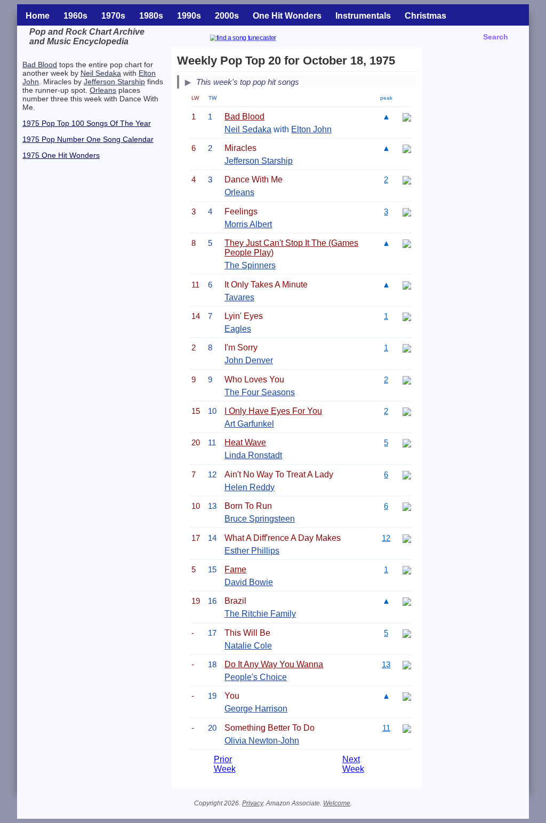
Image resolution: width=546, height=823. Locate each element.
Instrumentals (363, 15)
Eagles (237, 328)
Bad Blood (39, 64)
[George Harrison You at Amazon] (407, 695)
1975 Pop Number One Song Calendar (88, 139)
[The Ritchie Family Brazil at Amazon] (407, 600)
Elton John (311, 129)
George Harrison (255, 708)
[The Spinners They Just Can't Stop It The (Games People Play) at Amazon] (407, 242)
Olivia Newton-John (261, 740)
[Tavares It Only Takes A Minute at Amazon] (407, 284)
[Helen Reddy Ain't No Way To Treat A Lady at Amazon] (407, 474)
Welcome (336, 803)
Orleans (103, 90)
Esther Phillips (251, 550)
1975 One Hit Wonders (61, 155)
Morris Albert (248, 224)
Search (495, 37)
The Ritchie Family (260, 613)
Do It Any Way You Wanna (273, 664)
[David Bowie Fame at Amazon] (407, 569)
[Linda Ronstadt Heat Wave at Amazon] (407, 442)
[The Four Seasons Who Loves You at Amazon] (407, 379)
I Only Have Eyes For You (273, 411)
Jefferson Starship (114, 81)
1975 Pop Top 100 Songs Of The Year (86, 123)
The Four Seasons (259, 392)
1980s (151, 15)
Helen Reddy (249, 487)
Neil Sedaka (101, 73)
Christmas (425, 15)
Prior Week (225, 764)
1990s (189, 15)
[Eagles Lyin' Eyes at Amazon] (407, 316)
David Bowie (248, 582)
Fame (235, 569)
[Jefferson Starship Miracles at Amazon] (407, 148)
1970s (113, 15)
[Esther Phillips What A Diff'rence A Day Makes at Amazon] (407, 537)
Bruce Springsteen (259, 518)
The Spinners (250, 265)
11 (386, 727)
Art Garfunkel (249, 423)
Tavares (239, 297)
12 (386, 537)
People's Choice (255, 677)
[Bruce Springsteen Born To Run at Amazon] (407, 505)
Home (38, 15)
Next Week (353, 764)
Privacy (252, 803)
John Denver (248, 360)
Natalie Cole (248, 645)
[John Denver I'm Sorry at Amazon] (407, 347)
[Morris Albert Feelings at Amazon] (407, 211)
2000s (227, 15)
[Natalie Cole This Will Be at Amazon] (407, 632)
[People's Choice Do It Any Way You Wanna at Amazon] (407, 664)
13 (386, 664)
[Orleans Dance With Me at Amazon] (407, 179)
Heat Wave (245, 442)
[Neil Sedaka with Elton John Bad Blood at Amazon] (407, 116)
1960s (75, 15)
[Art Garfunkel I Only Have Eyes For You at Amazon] (407, 411)
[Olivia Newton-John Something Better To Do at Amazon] (407, 727)
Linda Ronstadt (253, 455)
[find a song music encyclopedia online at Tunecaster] (256, 39)
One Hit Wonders (287, 15)
